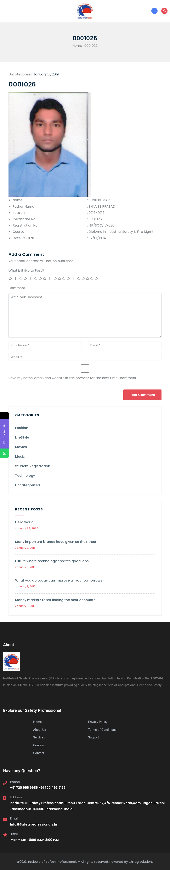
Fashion (21, 427)
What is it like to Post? (26, 270)
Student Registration (32, 466)
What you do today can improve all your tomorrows (58, 580)
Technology (25, 475)
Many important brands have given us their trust (55, 541)
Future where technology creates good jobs (52, 561)
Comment (16, 288)
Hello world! (25, 522)
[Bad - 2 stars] (23, 278)
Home (77, 45)
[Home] (11, 661)
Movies (21, 447)
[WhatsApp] (4, 453)
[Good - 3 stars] (40, 278)
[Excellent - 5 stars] (88, 278)
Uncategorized (27, 485)
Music (20, 456)
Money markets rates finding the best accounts (55, 600)
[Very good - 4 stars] (62, 278)
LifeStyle (22, 437)
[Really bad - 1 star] (10, 278)
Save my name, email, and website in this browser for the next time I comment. (72, 378)
